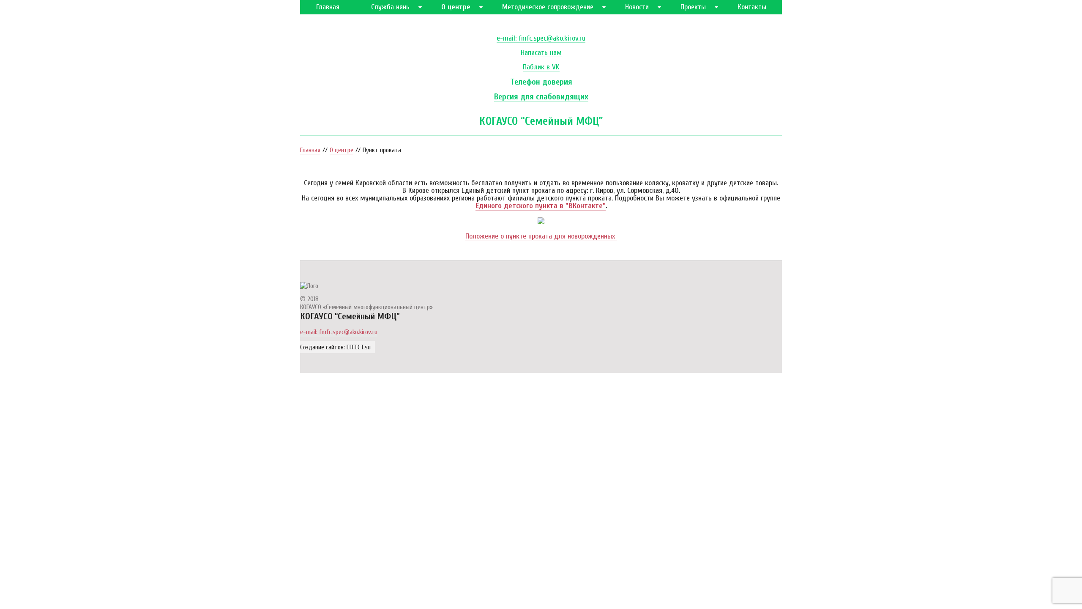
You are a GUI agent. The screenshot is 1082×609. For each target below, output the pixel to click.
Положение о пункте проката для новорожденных (541, 236)
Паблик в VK (541, 67)
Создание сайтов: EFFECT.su (335, 347)
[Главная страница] (309, 286)
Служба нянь (390, 7)
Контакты (752, 7)
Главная (327, 7)
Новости (637, 7)
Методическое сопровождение (547, 7)
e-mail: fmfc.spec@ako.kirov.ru (541, 39)
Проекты (693, 7)
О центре (455, 7)
